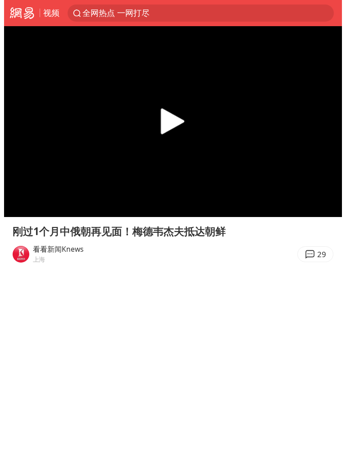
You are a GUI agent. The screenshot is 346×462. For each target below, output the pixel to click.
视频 (51, 12)
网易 (22, 13)
